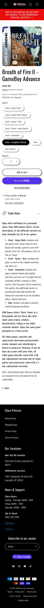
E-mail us (9, 528)
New (37, 142)
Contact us (9, 522)
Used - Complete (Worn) (15, 142)
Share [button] (7, 388)
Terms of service (15, 596)
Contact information (30, 596)
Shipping (5, 90)
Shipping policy (23, 600)
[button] (6, 4)
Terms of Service (11, 437)
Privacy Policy (10, 431)
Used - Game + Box (15, 122)
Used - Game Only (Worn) (17, 115)
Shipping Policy (11, 424)
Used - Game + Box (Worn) (18, 129)
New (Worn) (12, 149)
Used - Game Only (14, 108)
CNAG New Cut (21, 588)
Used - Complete (14, 136)
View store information (14, 202)
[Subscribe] (35, 546)
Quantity (5, 155)
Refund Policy (10, 418)
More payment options (22, 187)
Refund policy (32, 591)
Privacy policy (20, 591)
